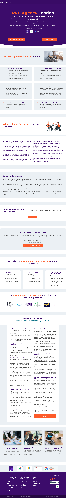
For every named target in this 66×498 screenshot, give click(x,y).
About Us (35, 480)
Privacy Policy (56, 496)
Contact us (49, 39)
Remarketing (12, 348)
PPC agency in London (12, 485)
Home (32, 10)
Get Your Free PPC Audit (16, 39)
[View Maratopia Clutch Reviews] (38, 470)
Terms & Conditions (49, 496)
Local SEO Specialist (24, 482)
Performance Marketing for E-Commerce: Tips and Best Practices (12, 448)
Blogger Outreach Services (26, 487)
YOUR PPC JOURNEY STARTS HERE (33, 245)
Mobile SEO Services (24, 485)
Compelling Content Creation (50, 68)
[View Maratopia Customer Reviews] (51, 471)
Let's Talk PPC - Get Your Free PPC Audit (45, 416)
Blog (34, 478)
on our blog (21, 361)
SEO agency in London (12, 477)
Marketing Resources (38, 481)
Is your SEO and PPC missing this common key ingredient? (53, 447)
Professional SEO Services (25, 484)
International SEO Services (12, 478)
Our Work (35, 477)
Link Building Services (25, 480)
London (35, 485)
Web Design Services (24, 478)
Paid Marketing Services (25, 477)
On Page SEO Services (25, 481)
